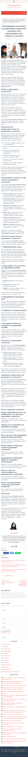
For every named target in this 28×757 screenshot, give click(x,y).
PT (8, 751)
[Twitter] (16, 546)
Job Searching (6, 662)
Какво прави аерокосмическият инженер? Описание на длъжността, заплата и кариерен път (13, 565)
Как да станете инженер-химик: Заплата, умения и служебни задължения (12, 561)
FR (14, 749)
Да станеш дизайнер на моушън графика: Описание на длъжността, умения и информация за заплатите (13, 717)
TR (25, 751)
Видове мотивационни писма (9, 736)
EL (19, 749)
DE (17, 749)
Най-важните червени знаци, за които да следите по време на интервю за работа (13, 699)
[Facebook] (14, 546)
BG (2, 749)
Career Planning (9, 575)
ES (21, 751)
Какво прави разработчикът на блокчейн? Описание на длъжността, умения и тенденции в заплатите (13, 711)
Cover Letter (5, 646)
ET (10, 749)
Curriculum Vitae (6, 649)
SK (17, 751)
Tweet (12, 553)
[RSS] (14, 1)
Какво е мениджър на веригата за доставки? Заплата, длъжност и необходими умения (12, 682)
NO (6, 751)
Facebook (6, 553)
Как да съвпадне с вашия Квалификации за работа (14, 739)
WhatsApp (18, 553)
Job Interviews (6, 655)
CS (4, 749)
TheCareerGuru (14, 5)
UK (14, 753)
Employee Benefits (7, 651)
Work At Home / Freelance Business (11, 671)
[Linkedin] (12, 546)
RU (14, 751)
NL (8, 749)
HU (23, 749)
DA (6, 749)
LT (3, 751)
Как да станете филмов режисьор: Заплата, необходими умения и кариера (12, 729)
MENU (24, 13)
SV (23, 751)
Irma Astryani (5, 590)
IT (25, 749)
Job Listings (5, 658)
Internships (5, 653)
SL (19, 751)
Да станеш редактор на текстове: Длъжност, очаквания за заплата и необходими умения (13, 570)
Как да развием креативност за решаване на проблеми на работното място (12, 703)
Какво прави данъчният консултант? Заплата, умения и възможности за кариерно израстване (12, 688)
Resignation (5, 667)
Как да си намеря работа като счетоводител (13, 726)
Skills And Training (7, 669)
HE (21, 749)
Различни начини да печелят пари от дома (12, 714)
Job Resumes (6, 660)
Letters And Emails (7, 665)
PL (10, 751)
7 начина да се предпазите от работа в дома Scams (14, 685)
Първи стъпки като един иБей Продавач (12, 720)
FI (12, 749)
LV (1, 751)
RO (12, 751)
